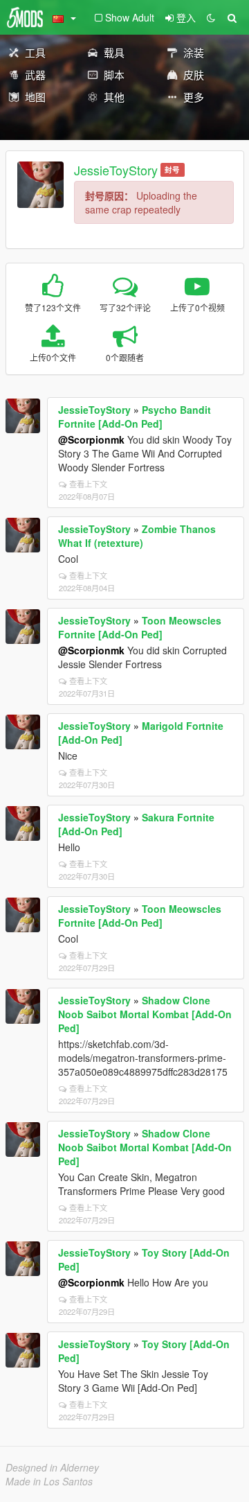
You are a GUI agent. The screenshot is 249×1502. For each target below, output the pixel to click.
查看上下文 (88, 483)
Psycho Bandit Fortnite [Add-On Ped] (134, 416)
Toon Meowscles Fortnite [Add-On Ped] (139, 627)
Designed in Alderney (52, 1467)
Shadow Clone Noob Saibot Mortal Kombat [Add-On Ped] (145, 1014)
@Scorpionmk (91, 439)
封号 (172, 169)
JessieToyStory (116, 170)
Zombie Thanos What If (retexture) (137, 536)
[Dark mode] (211, 17)
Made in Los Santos (49, 1481)
